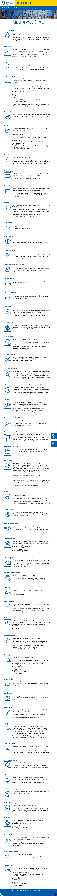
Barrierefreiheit (42, 890)
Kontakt (16, 8)
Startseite (4, 8)
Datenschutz (28, 890)
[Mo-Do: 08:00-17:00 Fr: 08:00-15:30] (54, 444)
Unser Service (23, 8)
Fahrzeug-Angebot (33, 8)
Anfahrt (17, 890)
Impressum (22, 890)
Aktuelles (10, 8)
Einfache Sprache (35, 890)
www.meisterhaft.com (31, 892)
